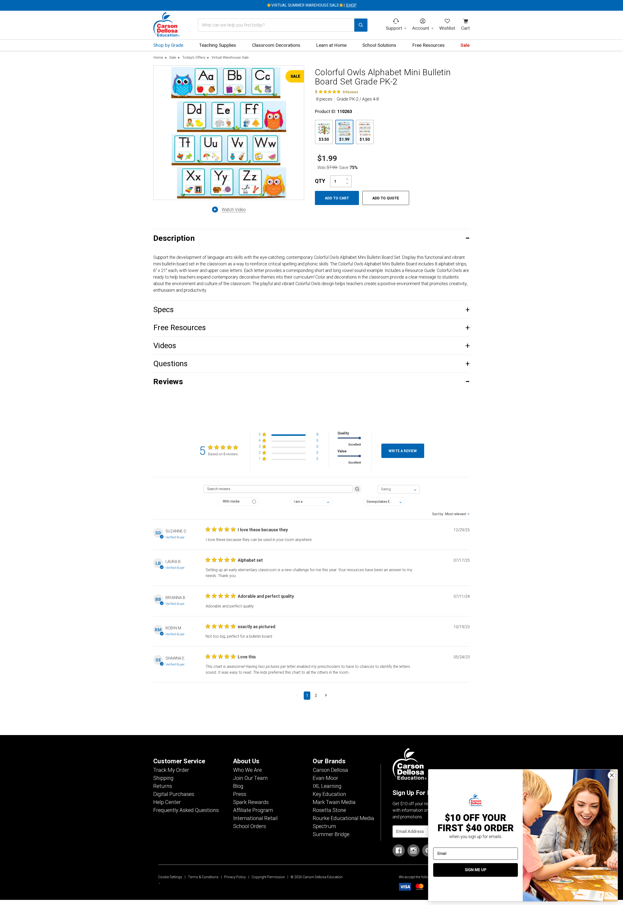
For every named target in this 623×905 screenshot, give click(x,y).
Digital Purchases (173, 794)
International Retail (255, 818)
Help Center (167, 802)
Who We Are (247, 770)
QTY (320, 181)
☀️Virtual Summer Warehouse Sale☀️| (311, 5)
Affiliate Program (253, 810)
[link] (336, 92)
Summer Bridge (331, 834)
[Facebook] (399, 850)
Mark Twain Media (334, 802)
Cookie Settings (170, 877)
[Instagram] (413, 850)
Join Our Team (250, 778)
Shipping (163, 778)
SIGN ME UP (475, 870)
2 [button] (316, 696)
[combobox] (399, 489)
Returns (162, 786)
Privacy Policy (235, 877)
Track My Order (171, 770)
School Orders (249, 826)
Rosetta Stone (329, 810)
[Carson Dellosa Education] (166, 25)
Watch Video (234, 209)
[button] (311, 238)
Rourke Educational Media (343, 818)
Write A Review (403, 451)
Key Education (329, 794)
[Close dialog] (612, 775)
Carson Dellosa (330, 770)
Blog (238, 786)
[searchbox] (277, 489)
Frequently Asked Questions (186, 810)
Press (239, 794)
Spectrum (324, 826)
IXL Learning (327, 786)
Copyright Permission (268, 877)
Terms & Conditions (203, 877)
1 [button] (307, 696)
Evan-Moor (325, 778)
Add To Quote (385, 198)
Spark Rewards (251, 802)
